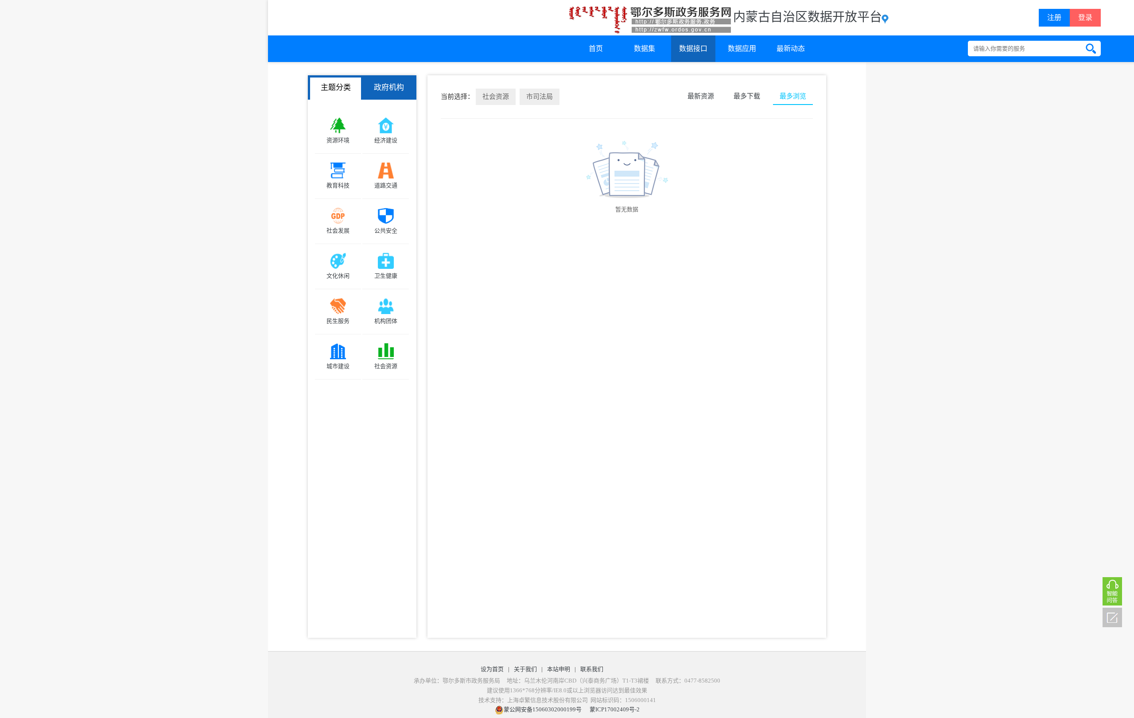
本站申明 (558, 669)
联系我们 (591, 669)
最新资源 (700, 96)
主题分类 (336, 87)
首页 (596, 48)
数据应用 (742, 48)
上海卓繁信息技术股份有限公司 (547, 700)
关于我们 (525, 669)
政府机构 (389, 87)
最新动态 (791, 48)
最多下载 (747, 96)
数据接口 (693, 48)
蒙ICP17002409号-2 (615, 709)
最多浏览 (793, 96)
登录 (1085, 17)
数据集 (644, 48)
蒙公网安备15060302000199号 (543, 709)
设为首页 (492, 669)
